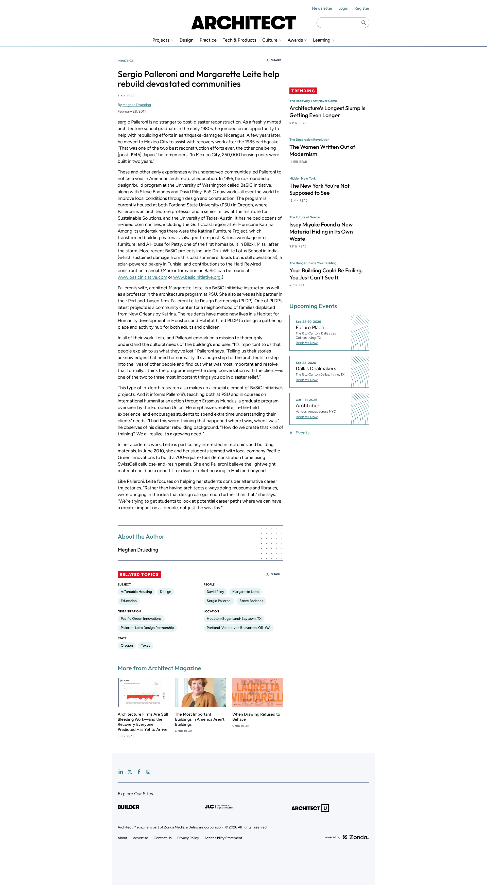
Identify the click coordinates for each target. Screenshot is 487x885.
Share (276, 60)
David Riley (215, 592)
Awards (295, 40)
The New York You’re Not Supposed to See (319, 189)
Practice (208, 40)
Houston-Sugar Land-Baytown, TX (234, 618)
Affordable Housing (136, 592)
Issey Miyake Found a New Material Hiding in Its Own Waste (321, 231)
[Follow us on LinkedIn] (121, 772)
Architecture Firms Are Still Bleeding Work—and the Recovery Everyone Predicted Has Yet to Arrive (143, 722)
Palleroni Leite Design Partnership (147, 628)
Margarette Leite (245, 592)
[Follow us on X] (130, 772)
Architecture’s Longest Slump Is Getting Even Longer (327, 111)
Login (343, 8)
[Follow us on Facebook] (139, 772)
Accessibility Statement (223, 838)
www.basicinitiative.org (197, 277)
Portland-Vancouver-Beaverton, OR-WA (239, 628)
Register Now (307, 343)
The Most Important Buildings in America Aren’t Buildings (199, 719)
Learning (322, 40)
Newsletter (322, 8)
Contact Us (163, 838)
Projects (160, 40)
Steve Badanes (251, 601)
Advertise (140, 838)
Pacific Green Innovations (141, 618)
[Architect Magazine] (243, 22)
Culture (269, 40)
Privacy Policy (188, 838)
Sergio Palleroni (219, 601)
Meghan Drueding (137, 105)
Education (129, 601)
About (122, 838)
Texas (145, 645)
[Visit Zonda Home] (346, 837)
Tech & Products (239, 40)
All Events (299, 433)
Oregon (127, 645)
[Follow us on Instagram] (148, 772)
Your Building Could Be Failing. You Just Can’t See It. (326, 274)
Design (187, 40)
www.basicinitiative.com (142, 277)
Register (361, 8)
